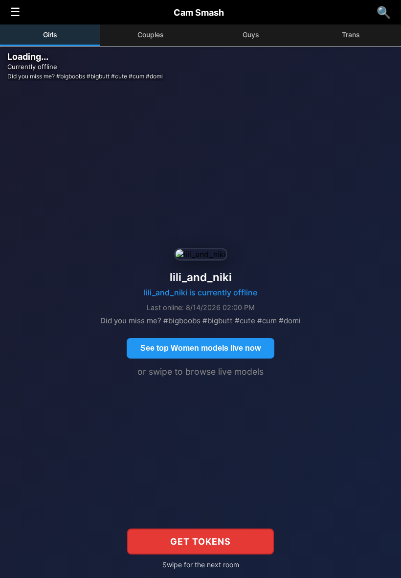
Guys (251, 34)
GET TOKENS (200, 541)
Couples (150, 34)
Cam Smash (199, 12)
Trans (351, 34)
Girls (50, 34)
